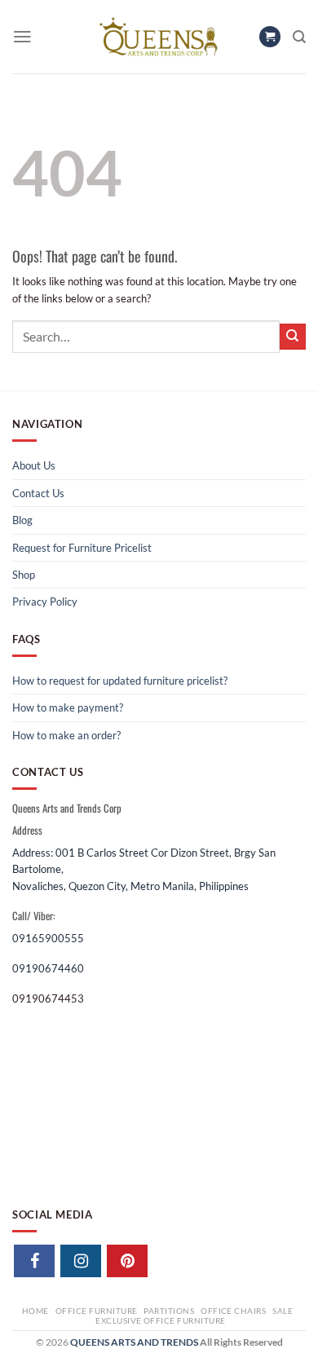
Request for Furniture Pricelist (82, 547)
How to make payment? (67, 707)
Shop (23, 574)
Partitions (169, 1311)
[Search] (299, 37)
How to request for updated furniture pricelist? (119, 680)
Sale (282, 1311)
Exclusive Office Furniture (160, 1320)
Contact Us (38, 493)
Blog (22, 520)
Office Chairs (233, 1311)
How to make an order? (66, 735)
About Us (33, 465)
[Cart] (269, 37)
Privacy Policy (44, 601)
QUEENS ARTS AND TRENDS (134, 1342)
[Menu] (22, 36)
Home (35, 1311)
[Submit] (293, 337)
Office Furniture (96, 1311)
